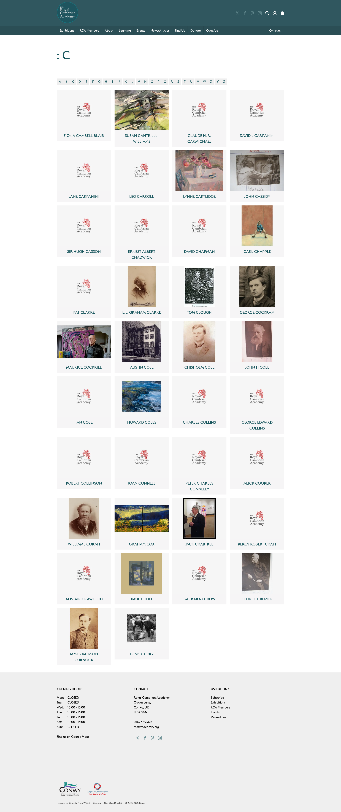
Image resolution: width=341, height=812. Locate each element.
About (109, 30)
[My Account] (274, 13)
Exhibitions (66, 30)
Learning (125, 30)
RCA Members (89, 30)
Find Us (180, 30)
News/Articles (160, 30)
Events (140, 30)
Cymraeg (275, 30)
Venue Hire (218, 717)
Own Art (212, 30)
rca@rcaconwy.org (146, 727)
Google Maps (80, 736)
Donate (195, 30)
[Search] (267, 13)
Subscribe (217, 697)
